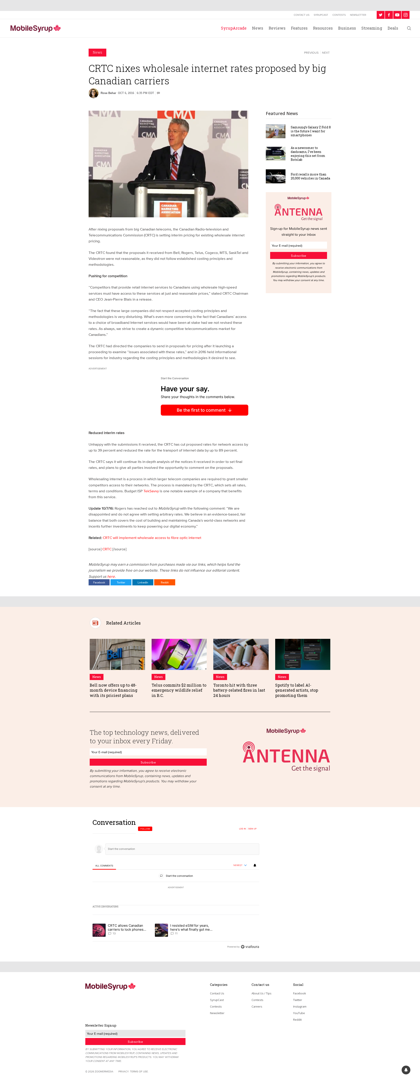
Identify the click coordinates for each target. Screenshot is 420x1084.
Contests (339, 15)
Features (299, 28)
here (111, 576)
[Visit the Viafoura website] (250, 947)
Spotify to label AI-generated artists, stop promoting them (296, 690)
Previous (311, 52)
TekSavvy (151, 490)
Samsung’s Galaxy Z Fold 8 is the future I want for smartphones (311, 131)
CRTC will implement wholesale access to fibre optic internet (152, 537)
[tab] (104, 865)
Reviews (277, 28)
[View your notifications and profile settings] (254, 865)
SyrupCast (321, 15)
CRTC (107, 548)
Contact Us (301, 15)
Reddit (165, 582)
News (257, 28)
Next (326, 52)
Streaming (371, 28)
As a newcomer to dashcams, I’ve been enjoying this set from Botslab (308, 154)
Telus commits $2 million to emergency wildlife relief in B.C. (179, 690)
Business (347, 28)
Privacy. (123, 1071)
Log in (242, 829)
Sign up (252, 829)
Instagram (299, 1006)
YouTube (299, 1013)
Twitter (121, 582)
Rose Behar (108, 93)
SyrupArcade (234, 28)
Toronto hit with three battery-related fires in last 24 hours (239, 690)
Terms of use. (139, 1071)
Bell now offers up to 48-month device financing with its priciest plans (113, 690)
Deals (393, 28)
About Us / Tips (261, 993)
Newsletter (358, 15)
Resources (323, 28)
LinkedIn (143, 582)
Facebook (99, 582)
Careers (257, 1006)
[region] (176, 884)
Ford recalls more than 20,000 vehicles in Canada (310, 176)
